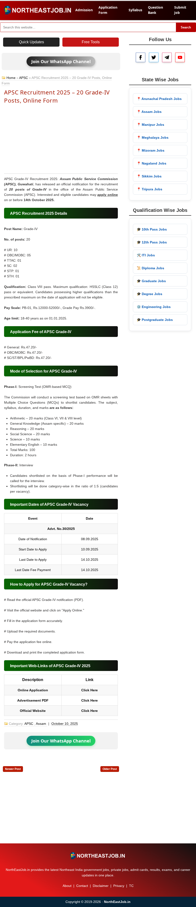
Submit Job (180, 10)
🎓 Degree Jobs (149, 294)
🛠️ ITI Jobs (146, 255)
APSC (23, 78)
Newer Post (13, 769)
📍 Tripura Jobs (149, 189)
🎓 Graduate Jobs (151, 281)
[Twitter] (153, 57)
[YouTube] (180, 57)
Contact (82, 886)
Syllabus (135, 10)
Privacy (118, 886)
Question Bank (155, 10)
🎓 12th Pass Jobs (152, 242)
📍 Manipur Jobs (150, 124)
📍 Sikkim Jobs (149, 176)
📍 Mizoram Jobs (150, 150)
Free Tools (91, 42)
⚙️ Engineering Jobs (154, 307)
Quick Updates (31, 42)
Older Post (110, 769)
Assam (41, 724)
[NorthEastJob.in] (98, 855)
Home (11, 78)
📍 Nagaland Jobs (151, 163)
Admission (84, 10)
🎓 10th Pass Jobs (152, 229)
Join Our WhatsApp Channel (61, 61)
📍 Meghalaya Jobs (153, 137)
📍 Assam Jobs (149, 112)
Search (186, 27)
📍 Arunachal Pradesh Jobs (159, 99)
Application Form (107, 10)
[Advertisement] (61, 138)
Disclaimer (101, 886)
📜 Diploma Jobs (150, 268)
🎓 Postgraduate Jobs (155, 320)
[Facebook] (140, 57)
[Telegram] (167, 57)
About (67, 886)
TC (131, 886)
